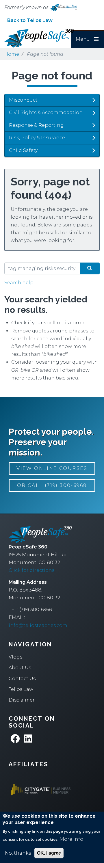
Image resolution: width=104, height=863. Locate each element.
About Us (20, 667)
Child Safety (23, 150)
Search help (19, 282)
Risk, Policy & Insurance (37, 137)
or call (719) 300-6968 (52, 485)
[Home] (33, 38)
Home (11, 54)
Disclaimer (22, 700)
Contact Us (22, 678)
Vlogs (15, 657)
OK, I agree (49, 853)
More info (71, 839)
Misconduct (23, 100)
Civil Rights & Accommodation (46, 112)
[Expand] (93, 100)
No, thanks (18, 853)
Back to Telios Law (30, 20)
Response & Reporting (36, 125)
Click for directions (31, 570)
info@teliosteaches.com (38, 625)
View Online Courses (52, 468)
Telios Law (21, 689)
